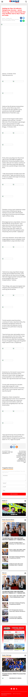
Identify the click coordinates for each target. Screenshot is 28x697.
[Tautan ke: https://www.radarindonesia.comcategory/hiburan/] (25, 573)
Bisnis (3, 19)
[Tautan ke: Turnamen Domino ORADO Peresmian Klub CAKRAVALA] (5, 619)
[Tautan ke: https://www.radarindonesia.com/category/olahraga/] (25, 655)
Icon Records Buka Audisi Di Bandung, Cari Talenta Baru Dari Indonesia (17, 543)
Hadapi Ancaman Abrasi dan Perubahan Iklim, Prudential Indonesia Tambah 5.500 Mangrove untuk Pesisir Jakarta (16, 564)
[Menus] (2, 1)
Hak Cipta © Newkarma (6, 693)
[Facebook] (11, 447)
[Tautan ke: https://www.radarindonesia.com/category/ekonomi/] (25, 520)
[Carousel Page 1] (11, 514)
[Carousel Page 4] (16, 514)
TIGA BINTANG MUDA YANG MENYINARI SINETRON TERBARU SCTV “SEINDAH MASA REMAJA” (14, 538)
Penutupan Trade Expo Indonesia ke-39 (7, 452)
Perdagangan (8, 20)
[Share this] (21, 18)
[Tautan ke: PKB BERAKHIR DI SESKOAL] (5, 680)
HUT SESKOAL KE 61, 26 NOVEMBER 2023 (12, 511)
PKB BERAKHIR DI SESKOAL (15, 678)
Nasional (3, 20)
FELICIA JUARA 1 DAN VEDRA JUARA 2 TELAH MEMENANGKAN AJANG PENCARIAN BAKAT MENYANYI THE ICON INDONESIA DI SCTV (17, 550)
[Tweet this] (23, 18)
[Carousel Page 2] (13, 514)
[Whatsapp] (23, 21)
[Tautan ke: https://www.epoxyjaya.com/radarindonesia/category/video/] (25, 501)
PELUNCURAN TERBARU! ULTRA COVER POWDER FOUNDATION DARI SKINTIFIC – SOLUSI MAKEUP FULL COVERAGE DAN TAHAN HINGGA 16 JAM (21, 456)
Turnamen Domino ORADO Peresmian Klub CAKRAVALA (15, 617)
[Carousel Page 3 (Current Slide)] (15, 514)
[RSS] (17, 447)
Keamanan (17, 19)
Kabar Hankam (11, 19)
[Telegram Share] (21, 21)
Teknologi (13, 20)
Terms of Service (16, 693)
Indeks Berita (4, 694)
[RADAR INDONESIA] (14, 1)
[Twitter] (14, 447)
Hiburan (6, 19)
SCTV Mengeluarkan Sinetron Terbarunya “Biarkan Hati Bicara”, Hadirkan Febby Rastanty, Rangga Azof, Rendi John (17, 610)
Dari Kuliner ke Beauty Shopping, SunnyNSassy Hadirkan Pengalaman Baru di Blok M (17, 557)
